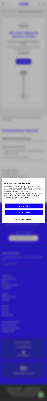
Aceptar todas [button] (24, 206)
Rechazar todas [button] (24, 212)
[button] (23, 219)
